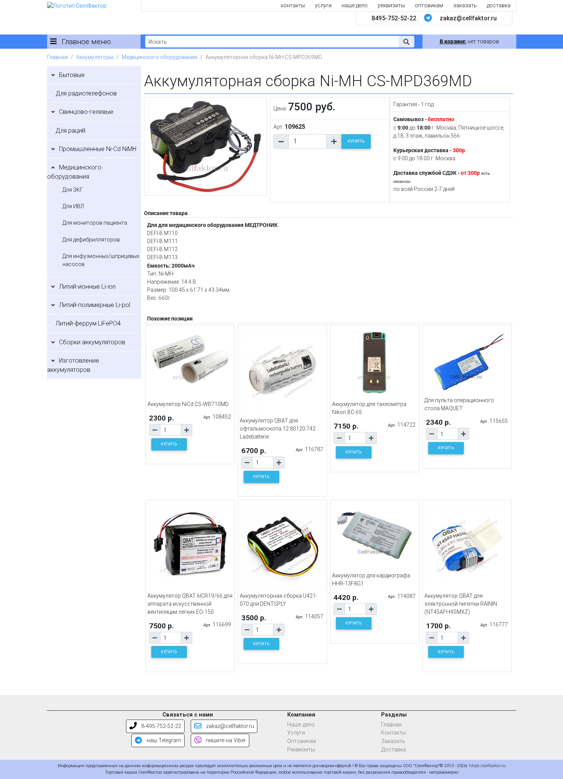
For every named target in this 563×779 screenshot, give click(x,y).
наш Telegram (163, 740)
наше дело (355, 5)
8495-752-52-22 (394, 18)
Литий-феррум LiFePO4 (88, 323)
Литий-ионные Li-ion (87, 286)
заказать (465, 5)
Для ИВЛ (73, 206)
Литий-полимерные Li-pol (94, 305)
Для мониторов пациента (94, 223)
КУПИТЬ (356, 141)
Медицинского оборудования (159, 57)
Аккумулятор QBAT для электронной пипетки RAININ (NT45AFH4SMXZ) (460, 604)
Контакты (393, 733)
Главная (57, 57)
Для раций (70, 130)
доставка (499, 5)
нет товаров (469, 41)
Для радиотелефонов (86, 93)
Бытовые (72, 75)
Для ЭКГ (72, 190)
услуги (323, 5)
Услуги (296, 733)
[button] (406, 42)
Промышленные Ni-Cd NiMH (97, 149)
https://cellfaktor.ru (487, 765)
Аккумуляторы (94, 57)
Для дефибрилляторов (91, 240)
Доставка (393, 749)
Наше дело (301, 724)
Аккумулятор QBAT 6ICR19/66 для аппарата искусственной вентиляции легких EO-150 (189, 604)
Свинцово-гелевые (86, 111)
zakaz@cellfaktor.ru (468, 18)
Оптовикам (301, 741)
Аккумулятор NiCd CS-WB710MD (188, 404)
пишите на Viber (225, 740)
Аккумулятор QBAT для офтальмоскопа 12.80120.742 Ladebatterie (278, 428)
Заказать (393, 741)
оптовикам (429, 5)
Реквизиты (301, 749)
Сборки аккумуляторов (92, 342)
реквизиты (391, 5)
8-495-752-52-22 (160, 726)
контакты (293, 5)
